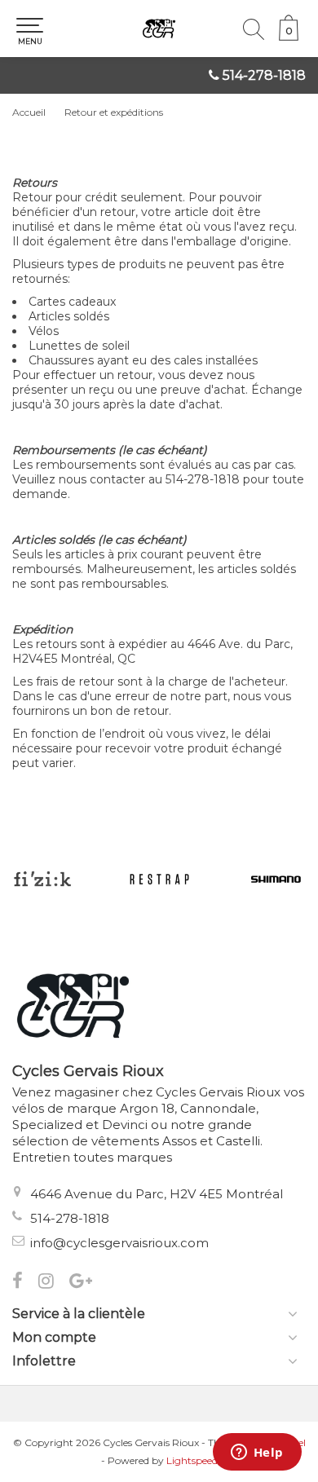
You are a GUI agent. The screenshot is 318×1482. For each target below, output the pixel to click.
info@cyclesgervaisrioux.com (119, 1242)
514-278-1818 (264, 75)
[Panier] (289, 36)
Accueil (29, 112)
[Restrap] (159, 879)
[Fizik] (42, 879)
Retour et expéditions (113, 112)
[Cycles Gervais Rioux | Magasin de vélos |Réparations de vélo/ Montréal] (159, 28)
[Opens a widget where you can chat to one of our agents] (257, 1453)
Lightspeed (192, 1460)
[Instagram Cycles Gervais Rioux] (53, 1282)
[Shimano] (276, 879)
